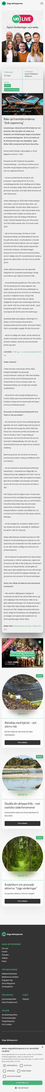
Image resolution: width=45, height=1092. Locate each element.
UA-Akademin (7, 987)
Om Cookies (7, 1024)
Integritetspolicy (8, 1021)
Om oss (5, 948)
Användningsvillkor (9, 1015)
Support (25, 999)
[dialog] (22, 1068)
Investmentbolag (11, 90)
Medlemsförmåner (9, 974)
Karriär (4, 952)
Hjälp (25, 995)
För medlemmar (9, 970)
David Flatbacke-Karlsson (31, 75)
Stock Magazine (8, 983)
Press (4, 961)
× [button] (42, 1047)
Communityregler (9, 1018)
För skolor (7, 995)
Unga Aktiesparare (11, 944)
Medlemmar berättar (10, 977)
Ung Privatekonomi (9, 1002)
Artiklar (5, 958)
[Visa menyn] (41, 3)
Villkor (5, 1011)
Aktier (7, 86)
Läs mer (17, 1061)
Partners (5, 955)
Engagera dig (7, 980)
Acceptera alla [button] (22, 1083)
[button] (22, 1087)
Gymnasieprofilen (9, 999)
